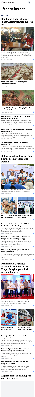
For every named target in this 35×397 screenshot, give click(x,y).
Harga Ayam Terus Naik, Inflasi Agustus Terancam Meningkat (14, 82)
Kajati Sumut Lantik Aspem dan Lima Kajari (16, 377)
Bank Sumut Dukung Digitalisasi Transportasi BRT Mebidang (25, 216)
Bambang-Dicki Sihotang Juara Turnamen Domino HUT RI (17, 22)
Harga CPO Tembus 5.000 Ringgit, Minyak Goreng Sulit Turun (16, 109)
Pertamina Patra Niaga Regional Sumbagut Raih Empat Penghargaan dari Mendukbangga (14, 267)
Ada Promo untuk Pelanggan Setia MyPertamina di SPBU (8, 328)
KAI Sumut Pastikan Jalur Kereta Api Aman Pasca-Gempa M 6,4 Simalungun (25, 328)
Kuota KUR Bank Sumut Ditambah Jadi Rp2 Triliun (9, 216)
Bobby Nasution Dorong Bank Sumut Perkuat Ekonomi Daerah (17, 159)
